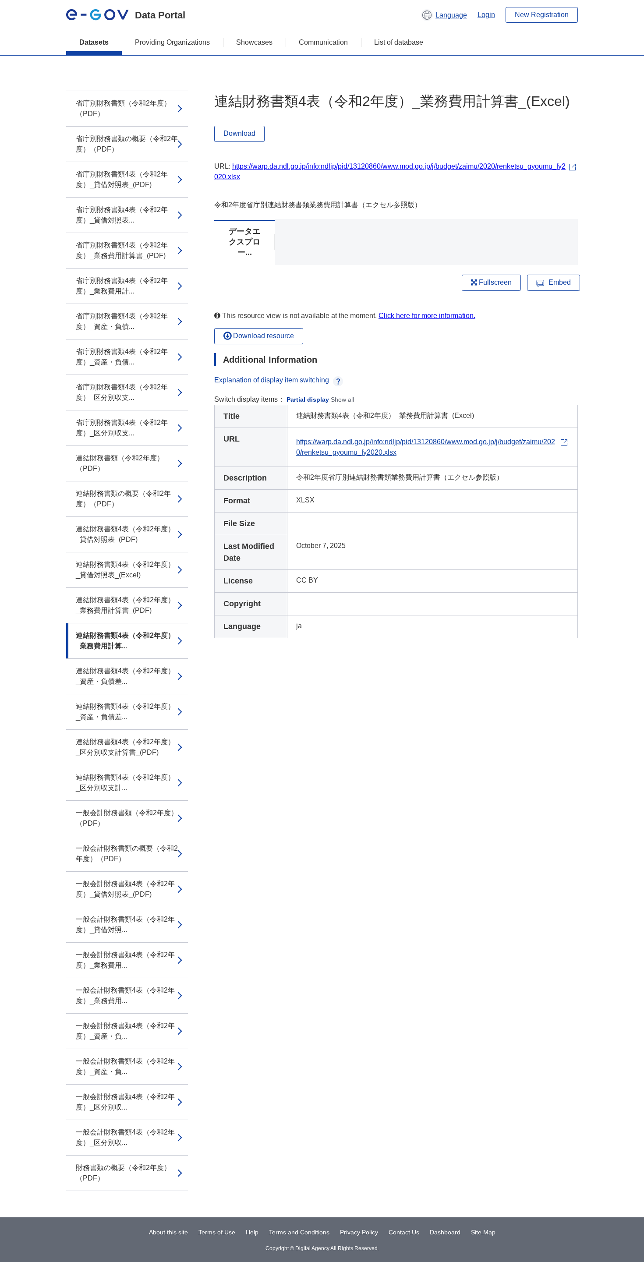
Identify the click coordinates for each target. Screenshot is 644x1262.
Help (252, 1232)
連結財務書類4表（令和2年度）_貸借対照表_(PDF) (125, 534)
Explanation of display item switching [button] (271, 380)
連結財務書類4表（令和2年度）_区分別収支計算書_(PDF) (125, 747)
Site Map (483, 1232)
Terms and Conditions (299, 1232)
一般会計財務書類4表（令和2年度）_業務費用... (125, 960)
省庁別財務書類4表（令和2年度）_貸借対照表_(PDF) (122, 179)
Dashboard (445, 1232)
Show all (342, 399)
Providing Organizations (172, 42)
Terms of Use (216, 1232)
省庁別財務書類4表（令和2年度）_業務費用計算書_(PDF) (122, 250)
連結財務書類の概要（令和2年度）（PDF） (123, 499)
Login (486, 14)
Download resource (262, 335)
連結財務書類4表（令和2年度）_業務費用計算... (125, 641)
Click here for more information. (427, 315)
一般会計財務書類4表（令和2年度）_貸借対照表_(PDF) (125, 889)
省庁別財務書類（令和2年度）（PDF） (123, 108)
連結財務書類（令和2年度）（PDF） (120, 463)
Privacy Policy (359, 1232)
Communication (323, 42)
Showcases (254, 42)
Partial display (308, 399)
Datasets (94, 42)
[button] (444, 15)
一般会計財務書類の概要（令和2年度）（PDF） (127, 854)
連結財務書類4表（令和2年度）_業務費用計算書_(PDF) (125, 605)
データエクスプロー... (244, 242)
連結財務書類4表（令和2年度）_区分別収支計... (125, 783)
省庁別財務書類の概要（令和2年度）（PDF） (127, 144)
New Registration (542, 14)
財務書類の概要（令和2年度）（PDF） (123, 1173)
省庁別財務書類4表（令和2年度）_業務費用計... (122, 286)
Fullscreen (494, 282)
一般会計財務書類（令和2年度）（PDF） (127, 818)
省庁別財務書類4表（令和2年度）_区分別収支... (122, 392)
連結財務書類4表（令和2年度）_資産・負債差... (125, 676)
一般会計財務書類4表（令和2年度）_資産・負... (125, 1031)
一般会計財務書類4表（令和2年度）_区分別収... (125, 1102)
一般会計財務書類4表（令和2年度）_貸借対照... (125, 924)
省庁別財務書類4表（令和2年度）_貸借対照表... (122, 215)
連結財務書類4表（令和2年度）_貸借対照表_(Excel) (125, 570)
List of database (398, 42)
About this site (168, 1232)
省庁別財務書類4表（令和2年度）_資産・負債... (122, 321)
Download (239, 133)
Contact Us (404, 1232)
